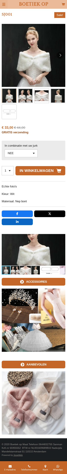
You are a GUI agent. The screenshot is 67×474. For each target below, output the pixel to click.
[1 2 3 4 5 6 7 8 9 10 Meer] (8, 170)
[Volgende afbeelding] (60, 55)
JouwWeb (18, 455)
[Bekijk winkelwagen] (63, 4)
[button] (9, 95)
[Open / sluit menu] (4, 4)
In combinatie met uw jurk (21, 145)
